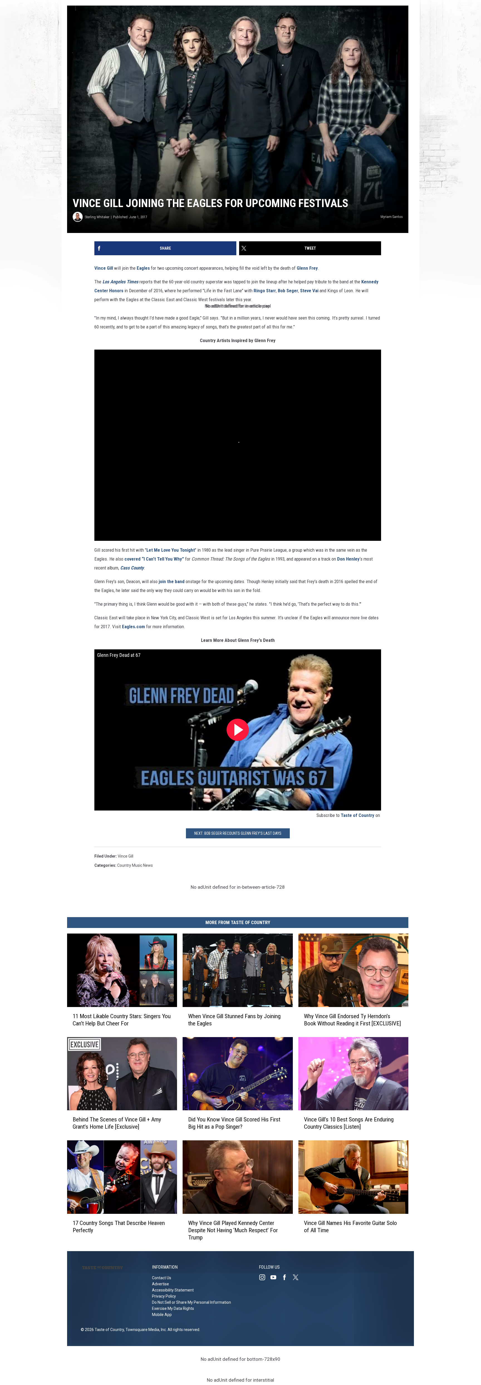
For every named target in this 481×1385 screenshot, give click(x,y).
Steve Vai (309, 290)
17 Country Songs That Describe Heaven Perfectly (119, 1227)
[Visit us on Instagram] (264, 1277)
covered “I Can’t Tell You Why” (154, 559)
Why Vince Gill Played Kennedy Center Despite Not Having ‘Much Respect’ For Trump (233, 1230)
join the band (172, 581)
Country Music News (135, 865)
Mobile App (162, 1314)
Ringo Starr (265, 290)
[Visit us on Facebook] (286, 1277)
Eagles (143, 268)
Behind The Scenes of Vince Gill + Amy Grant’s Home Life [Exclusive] (117, 1123)
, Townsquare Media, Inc (145, 1329)
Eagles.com (133, 626)
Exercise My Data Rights (173, 1308)
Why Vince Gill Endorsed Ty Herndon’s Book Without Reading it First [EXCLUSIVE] (352, 1020)
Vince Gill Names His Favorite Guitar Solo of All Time (350, 1227)
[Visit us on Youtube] (275, 1277)
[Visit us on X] (297, 1277)
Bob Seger (288, 290)
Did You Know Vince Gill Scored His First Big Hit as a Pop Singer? (234, 1123)
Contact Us (161, 1278)
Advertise (160, 1284)
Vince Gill (103, 268)
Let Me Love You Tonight (170, 550)
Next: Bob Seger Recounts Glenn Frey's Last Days (237, 833)
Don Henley (348, 559)
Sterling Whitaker (97, 217)
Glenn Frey (307, 268)
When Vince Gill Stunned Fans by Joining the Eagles (234, 1020)
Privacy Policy (164, 1296)
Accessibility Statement (173, 1290)
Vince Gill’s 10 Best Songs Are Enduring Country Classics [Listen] (349, 1123)
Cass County (132, 568)
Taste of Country (357, 815)
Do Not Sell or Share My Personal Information (191, 1302)
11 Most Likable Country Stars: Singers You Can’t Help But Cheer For (122, 1020)
